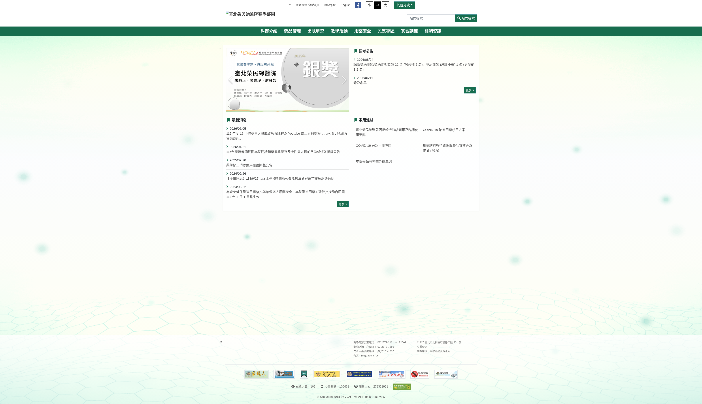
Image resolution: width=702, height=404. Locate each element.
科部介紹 (269, 31)
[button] (230, 80)
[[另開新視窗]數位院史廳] (327, 374)
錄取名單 (360, 83)
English (345, 5)
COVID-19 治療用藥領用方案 (444, 130)
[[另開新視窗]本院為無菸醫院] (419, 374)
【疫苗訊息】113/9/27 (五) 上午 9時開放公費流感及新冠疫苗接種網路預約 (280, 178)
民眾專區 (386, 31)
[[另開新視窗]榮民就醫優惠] (284, 374)
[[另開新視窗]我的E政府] (304, 374)
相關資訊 (432, 31)
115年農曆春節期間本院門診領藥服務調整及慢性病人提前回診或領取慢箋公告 (283, 152)
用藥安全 (362, 31)
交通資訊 (422, 346)
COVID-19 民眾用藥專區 (374, 145)
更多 (469, 90)
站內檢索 (468, 18)
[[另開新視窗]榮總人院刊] (256, 374)
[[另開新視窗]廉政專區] (446, 374)
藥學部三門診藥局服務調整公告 (249, 165)
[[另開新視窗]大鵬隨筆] (391, 374)
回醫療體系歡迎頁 (307, 5)
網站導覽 (330, 5)
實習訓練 (409, 31)
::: (289, 5)
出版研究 (315, 31)
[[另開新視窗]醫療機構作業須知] (359, 374)
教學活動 (339, 31)
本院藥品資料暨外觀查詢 (374, 161)
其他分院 (403, 5)
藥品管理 (292, 31)
